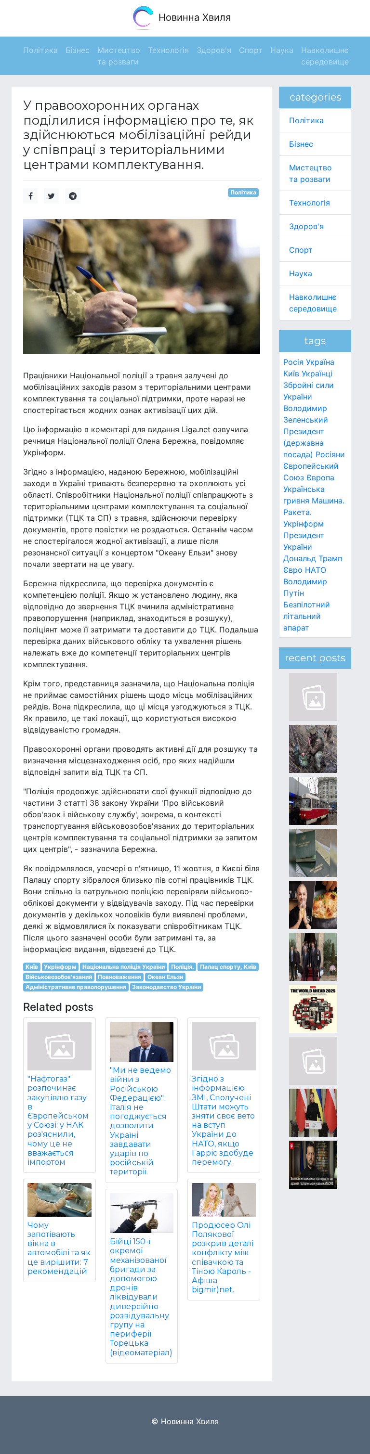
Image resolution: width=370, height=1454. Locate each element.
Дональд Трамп (312, 558)
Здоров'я (306, 226)
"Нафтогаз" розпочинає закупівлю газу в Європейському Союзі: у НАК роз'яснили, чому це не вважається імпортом (58, 1120)
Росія (293, 362)
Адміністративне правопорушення (76, 987)
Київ (32, 966)
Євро (293, 570)
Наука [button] (281, 50)
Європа (320, 477)
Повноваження (119, 976)
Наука (300, 273)
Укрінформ (60, 966)
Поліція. (182, 966)
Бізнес (301, 144)
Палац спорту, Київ (228, 966)
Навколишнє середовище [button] (325, 55)
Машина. (328, 500)
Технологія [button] (168, 50)
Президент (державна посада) (303, 442)
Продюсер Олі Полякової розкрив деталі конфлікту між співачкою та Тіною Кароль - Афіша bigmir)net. (222, 1257)
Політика (243, 192)
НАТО (315, 570)
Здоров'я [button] (214, 50)
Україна (320, 362)
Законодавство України (166, 987)
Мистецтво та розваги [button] (118, 55)
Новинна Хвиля (193, 17)
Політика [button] (40, 50)
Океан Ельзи (165, 976)
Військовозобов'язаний (59, 976)
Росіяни (330, 454)
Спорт (301, 250)
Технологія (309, 202)
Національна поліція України (123, 966)
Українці (317, 373)
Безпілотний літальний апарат (306, 616)
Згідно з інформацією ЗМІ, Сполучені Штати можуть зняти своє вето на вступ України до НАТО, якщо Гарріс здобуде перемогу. (223, 1120)
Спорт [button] (251, 50)
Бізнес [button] (78, 50)
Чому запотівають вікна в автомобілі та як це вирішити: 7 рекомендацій (59, 1248)
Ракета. (297, 512)
